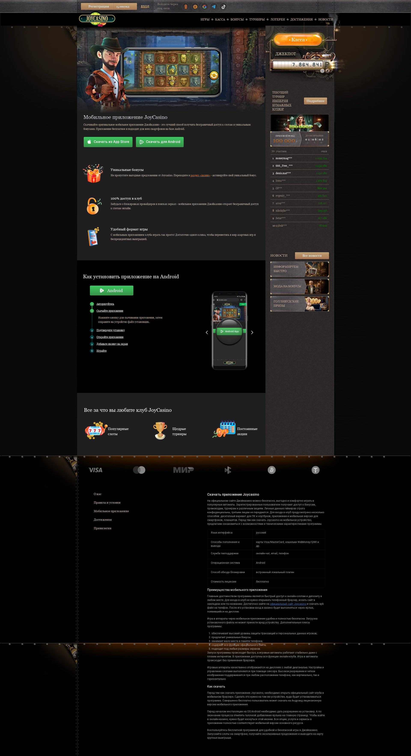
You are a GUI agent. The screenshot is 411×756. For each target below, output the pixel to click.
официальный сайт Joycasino (288, 604)
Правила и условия (107, 502)
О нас (97, 494)
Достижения (103, 519)
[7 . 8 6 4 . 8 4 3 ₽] (298, 64)
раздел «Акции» (200, 175)
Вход (145, 6)
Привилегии (103, 528)
